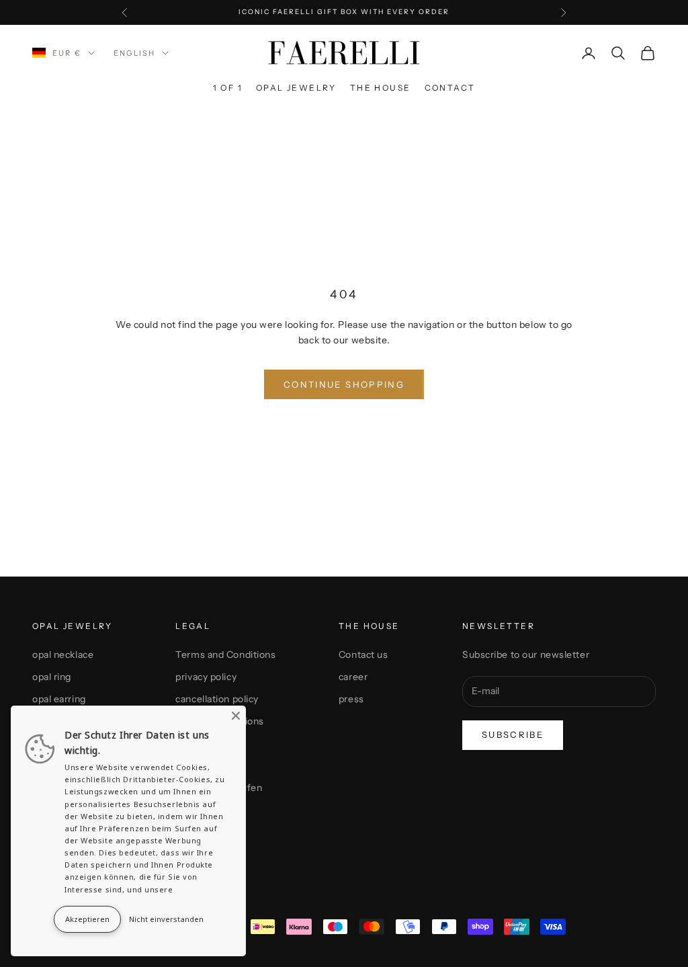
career (353, 677)
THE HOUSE (380, 88)
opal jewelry (296, 88)
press (351, 699)
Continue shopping (344, 384)
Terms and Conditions (225, 654)
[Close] (236, 715)
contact (450, 88)
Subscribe (513, 734)
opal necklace (62, 654)
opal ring (51, 677)
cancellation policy (217, 699)
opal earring (59, 699)
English (134, 53)
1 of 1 (228, 88)
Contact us (363, 654)
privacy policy (205, 677)
